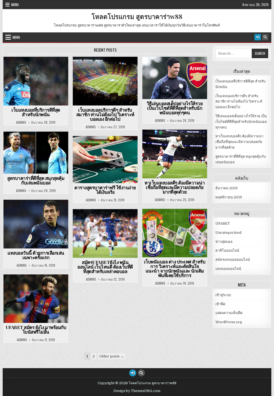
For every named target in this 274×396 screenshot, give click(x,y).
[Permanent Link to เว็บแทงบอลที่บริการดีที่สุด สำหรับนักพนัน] (35, 81)
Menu (15, 4)
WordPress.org (228, 322)
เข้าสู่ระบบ (223, 295)
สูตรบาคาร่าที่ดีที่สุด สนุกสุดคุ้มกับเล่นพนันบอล (35, 180)
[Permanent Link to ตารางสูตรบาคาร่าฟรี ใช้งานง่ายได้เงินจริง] (105, 159)
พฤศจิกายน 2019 (228, 197)
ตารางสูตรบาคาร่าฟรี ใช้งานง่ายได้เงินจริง (105, 189)
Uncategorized (228, 233)
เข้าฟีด (220, 304)
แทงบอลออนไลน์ (177, 69)
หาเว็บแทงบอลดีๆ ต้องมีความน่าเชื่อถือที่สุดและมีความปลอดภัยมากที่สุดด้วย (174, 187)
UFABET (38, 69)
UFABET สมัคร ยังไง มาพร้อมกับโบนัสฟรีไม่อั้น (36, 329)
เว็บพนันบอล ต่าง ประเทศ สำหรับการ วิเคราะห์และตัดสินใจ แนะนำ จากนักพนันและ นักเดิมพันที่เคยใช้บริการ (175, 268)
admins (21, 122)
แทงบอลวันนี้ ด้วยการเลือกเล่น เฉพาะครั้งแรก (35, 255)
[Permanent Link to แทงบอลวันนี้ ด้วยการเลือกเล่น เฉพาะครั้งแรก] (35, 224)
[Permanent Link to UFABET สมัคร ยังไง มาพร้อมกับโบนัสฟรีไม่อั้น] (35, 298)
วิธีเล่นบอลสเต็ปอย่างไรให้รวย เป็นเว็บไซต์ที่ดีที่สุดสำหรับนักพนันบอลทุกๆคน (175, 107)
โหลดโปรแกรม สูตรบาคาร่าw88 (137, 16)
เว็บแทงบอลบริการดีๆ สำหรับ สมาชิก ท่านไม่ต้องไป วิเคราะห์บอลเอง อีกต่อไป (105, 114)
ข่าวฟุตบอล (107, 69)
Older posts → (111, 356)
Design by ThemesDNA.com (136, 391)
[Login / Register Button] (257, 37)
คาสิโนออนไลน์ (38, 144)
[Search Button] (265, 37)
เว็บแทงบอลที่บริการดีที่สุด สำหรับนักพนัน (36, 112)
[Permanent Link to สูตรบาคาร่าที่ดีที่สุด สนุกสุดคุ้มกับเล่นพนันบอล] (35, 152)
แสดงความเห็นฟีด (228, 313)
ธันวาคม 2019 (226, 188)
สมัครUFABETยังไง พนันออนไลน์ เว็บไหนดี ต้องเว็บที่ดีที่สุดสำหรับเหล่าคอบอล (105, 266)
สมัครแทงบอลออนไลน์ (38, 287)
